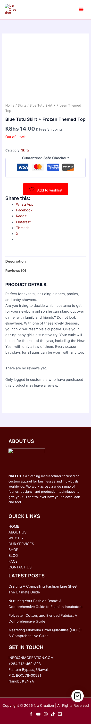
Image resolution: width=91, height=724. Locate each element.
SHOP (13, 550)
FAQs (12, 561)
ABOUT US (17, 532)
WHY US (15, 538)
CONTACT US (20, 567)
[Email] (60, 714)
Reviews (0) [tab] (15, 270)
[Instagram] (45, 714)
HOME (13, 526)
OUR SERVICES (21, 544)
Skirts (22, 105)
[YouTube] (38, 714)
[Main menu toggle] (81, 9)
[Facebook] (31, 714)
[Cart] (77, 696)
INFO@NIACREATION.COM (31, 658)
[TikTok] (53, 714)
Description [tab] (15, 261)
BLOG (13, 555)
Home (10, 105)
